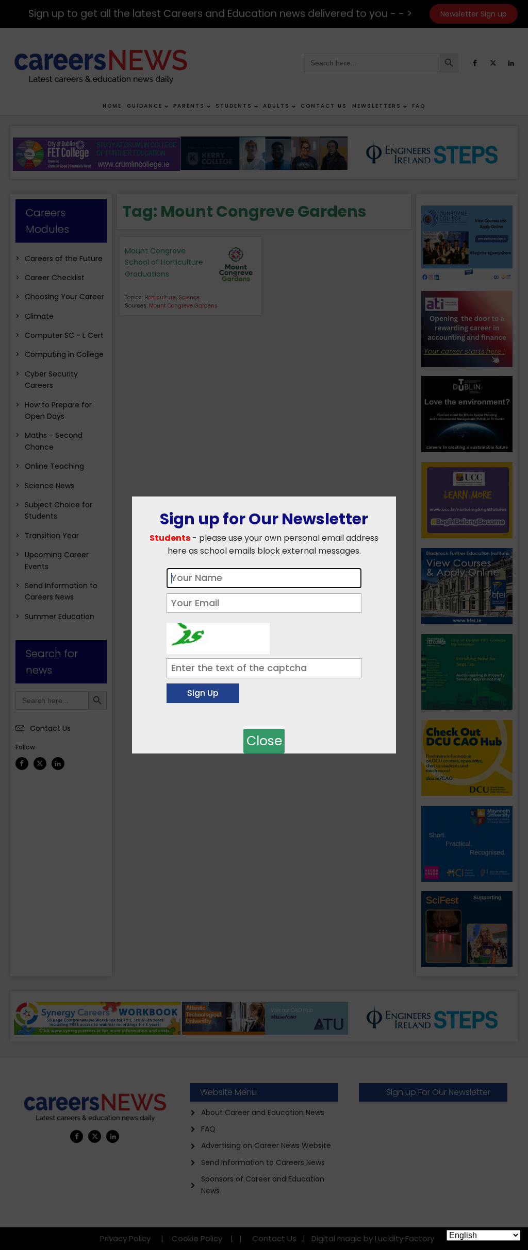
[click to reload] (218, 636)
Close (264, 741)
